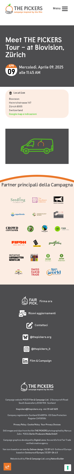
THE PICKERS (41, 431)
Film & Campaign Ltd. (39, 400)
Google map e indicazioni (23, 114)
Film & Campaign (41, 360)
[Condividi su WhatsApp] (7, 458)
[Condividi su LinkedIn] (7, 437)
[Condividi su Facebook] (7, 448)
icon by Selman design (33, 449)
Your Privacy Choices (51, 424)
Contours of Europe (34, 453)
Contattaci (41, 325)
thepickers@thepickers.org (29, 409)
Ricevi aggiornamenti (42, 313)
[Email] (7, 407)
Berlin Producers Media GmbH (43, 434)
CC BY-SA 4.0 (51, 453)
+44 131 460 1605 (50, 409)
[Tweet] (7, 417)
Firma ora (46, 301)
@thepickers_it (40, 348)
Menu (57, 8)
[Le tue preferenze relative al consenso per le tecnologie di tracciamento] (67, 467)
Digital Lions (40, 440)
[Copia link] (7, 396)
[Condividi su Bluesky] (7, 427)
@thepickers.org (40, 337)
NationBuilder (57, 459)
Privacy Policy (19, 424)
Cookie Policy (33, 424)
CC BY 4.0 (49, 449)
